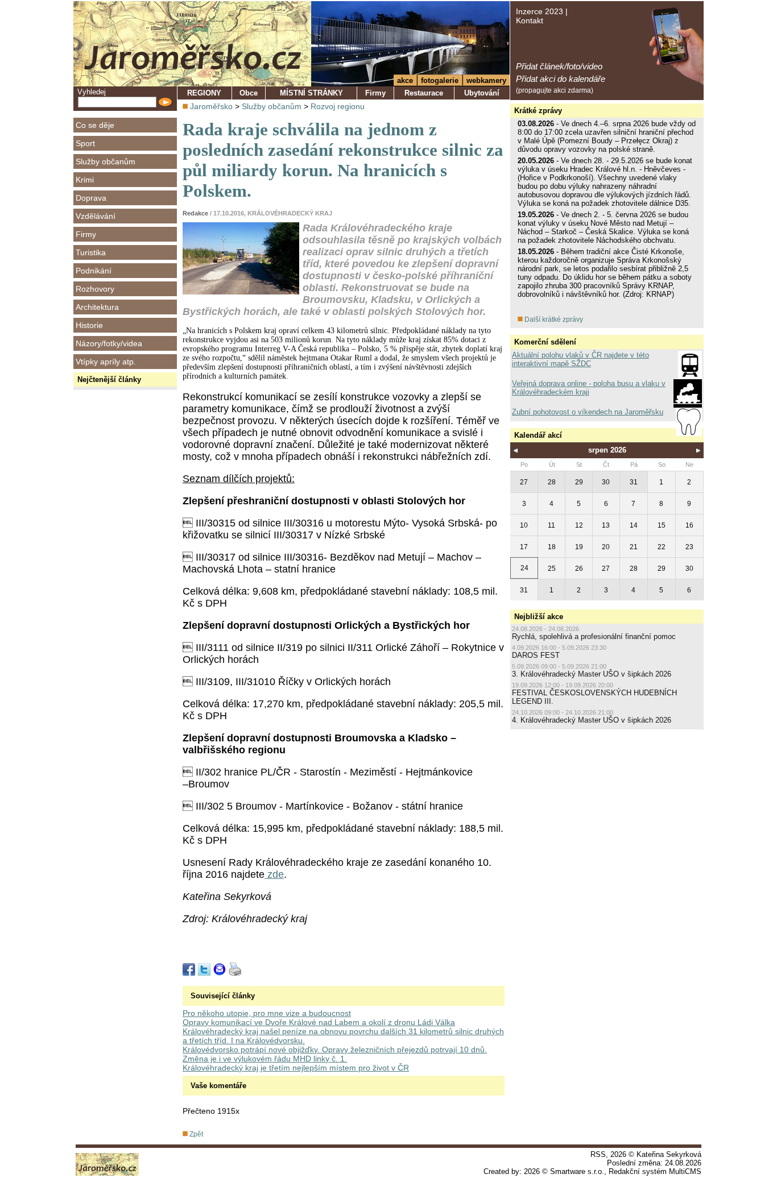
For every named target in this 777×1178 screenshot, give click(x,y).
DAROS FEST (536, 655)
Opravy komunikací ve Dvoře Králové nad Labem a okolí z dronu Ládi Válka (319, 1022)
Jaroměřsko (211, 106)
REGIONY (204, 93)
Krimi (85, 179)
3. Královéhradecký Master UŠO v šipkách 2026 (591, 674)
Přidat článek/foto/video (559, 66)
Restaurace (423, 93)
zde (274, 874)
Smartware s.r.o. (577, 1171)
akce (405, 80)
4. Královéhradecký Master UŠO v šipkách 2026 (591, 720)
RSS (598, 1154)
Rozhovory (95, 288)
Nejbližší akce (538, 616)
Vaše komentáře (218, 1085)
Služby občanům (105, 161)
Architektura (97, 307)
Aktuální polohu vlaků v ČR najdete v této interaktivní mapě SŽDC (580, 359)
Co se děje (95, 125)
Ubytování (481, 93)
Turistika (91, 252)
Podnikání (93, 270)
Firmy (86, 234)
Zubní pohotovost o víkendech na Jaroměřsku (587, 412)
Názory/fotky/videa (109, 343)
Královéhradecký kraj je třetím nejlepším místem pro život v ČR (296, 1067)
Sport (85, 143)
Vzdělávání (95, 216)
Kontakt (529, 20)
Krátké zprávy (538, 110)
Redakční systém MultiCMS (655, 1171)
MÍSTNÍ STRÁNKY (311, 93)
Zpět (195, 1134)
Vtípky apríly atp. (106, 361)
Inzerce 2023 (539, 11)
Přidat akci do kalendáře (560, 79)
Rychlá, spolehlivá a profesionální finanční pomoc (594, 636)
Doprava (91, 197)
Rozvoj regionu (338, 106)
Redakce (195, 213)
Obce (248, 93)
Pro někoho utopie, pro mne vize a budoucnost (267, 1013)
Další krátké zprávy (553, 319)
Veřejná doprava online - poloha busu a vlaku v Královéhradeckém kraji (589, 387)
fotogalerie (439, 80)
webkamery (486, 80)
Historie (89, 325)
